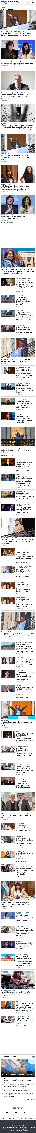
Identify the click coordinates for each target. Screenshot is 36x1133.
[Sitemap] (29, 1113)
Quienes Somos (11, 1118)
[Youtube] (16, 1113)
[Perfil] (18, 1109)
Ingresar (28, 2)
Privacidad (26, 1118)
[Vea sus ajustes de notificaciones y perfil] (33, 2)
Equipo (31, 1118)
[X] (11, 1113)
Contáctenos (19, 1118)
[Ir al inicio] (11, 2)
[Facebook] (7, 1113)
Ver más (30, 1099)
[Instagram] (20, 1113)
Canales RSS (4, 1118)
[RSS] (25, 1113)
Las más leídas (8, 1057)
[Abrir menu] (2, 2)
